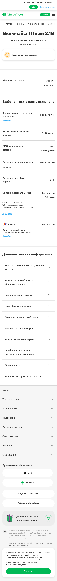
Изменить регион (47, 7)
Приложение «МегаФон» (16, 465)
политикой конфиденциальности (22, 560)
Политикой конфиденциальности (23, 538)
